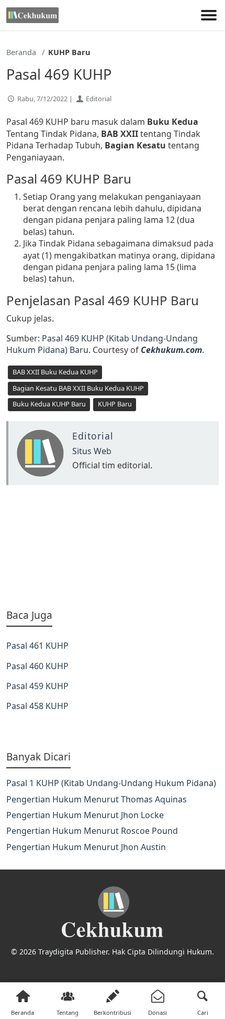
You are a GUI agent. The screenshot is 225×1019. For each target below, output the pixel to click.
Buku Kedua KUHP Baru (49, 404)
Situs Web (91, 451)
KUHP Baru (115, 404)
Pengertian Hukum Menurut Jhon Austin (86, 847)
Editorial (98, 98)
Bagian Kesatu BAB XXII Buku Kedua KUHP (78, 388)
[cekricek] (112, 912)
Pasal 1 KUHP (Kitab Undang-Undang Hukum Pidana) (111, 783)
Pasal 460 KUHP (37, 666)
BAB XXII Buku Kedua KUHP (55, 372)
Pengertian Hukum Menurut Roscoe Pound (92, 830)
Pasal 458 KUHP (37, 706)
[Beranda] (32, 15)
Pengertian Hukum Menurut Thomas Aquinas (96, 799)
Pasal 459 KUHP (37, 686)
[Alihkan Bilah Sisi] (209, 15)
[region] (112, 547)
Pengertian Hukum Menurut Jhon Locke (85, 815)
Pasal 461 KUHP (37, 645)
